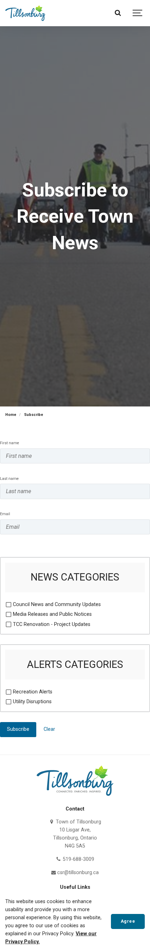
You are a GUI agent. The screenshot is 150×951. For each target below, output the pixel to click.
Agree (128, 921)
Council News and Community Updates (57, 604)
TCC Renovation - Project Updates (51, 624)
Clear (49, 729)
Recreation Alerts (32, 692)
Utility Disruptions (32, 702)
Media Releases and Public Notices (52, 614)
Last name (9, 478)
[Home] (75, 798)
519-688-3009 (77, 859)
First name (9, 443)
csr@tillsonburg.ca (77, 873)
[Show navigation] (138, 13)
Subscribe (18, 729)
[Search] (118, 13)
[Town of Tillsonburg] (25, 13)
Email (5, 514)
